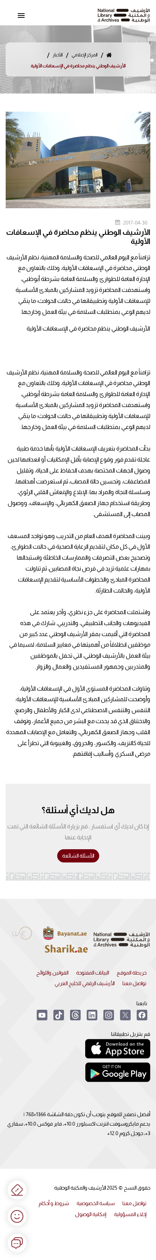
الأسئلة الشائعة (78, 856)
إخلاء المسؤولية (130, 1214)
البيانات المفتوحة (92, 973)
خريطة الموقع (132, 973)
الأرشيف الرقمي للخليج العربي (85, 983)
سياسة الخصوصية (95, 1203)
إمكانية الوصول (90, 1214)
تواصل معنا (134, 983)
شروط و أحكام (54, 1203)
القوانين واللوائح (52, 973)
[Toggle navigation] (21, 15)
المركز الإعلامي (85, 55)
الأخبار (58, 55)
